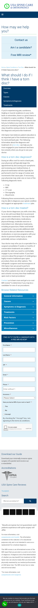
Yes (6, 406)
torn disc (16, 145)
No (6, 410)
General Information (13, 296)
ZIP (5, 365)
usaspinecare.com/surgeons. (11, 575)
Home (3, 67)
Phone (6, 384)
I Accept (8, 414)
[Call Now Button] (4, 604)
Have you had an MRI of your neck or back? (17, 402)
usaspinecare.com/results (10, 537)
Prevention (9, 323)
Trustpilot (5, 491)
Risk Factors (10, 317)
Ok (19, 605)
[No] (36, 602)
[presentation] (18, 427)
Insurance (7, 394)
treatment (27, 203)
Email (5, 375)
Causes (6, 97)
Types (5, 93)
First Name (7, 345)
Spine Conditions (11, 67)
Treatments (7, 105)
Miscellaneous (10, 328)
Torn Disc (21, 67)
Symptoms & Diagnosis (12, 101)
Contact (4, 280)
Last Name (7, 355)
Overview (7, 88)
